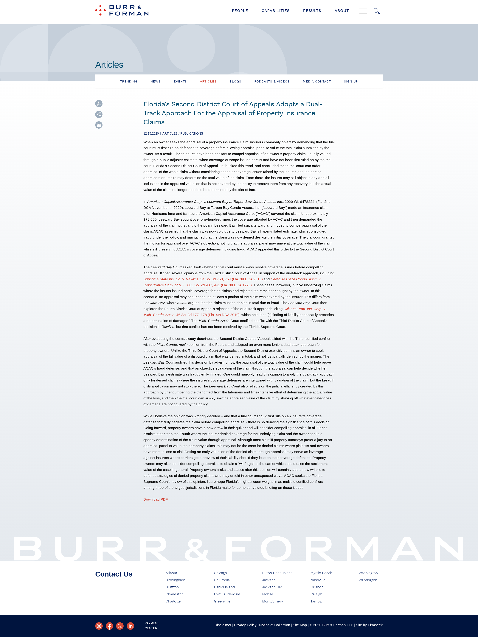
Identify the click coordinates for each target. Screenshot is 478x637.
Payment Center (152, 626)
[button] (99, 114)
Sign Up (351, 81)
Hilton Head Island (277, 573)
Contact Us (114, 574)
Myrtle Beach (321, 573)
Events (180, 81)
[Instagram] (99, 626)
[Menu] (363, 11)
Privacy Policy (245, 625)
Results (312, 11)
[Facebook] (109, 626)
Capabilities (276, 11)
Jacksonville (272, 587)
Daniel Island (224, 587)
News (155, 81)
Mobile (267, 594)
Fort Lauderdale (227, 594)
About (342, 11)
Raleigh (316, 594)
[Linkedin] (130, 626)
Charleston (175, 594)
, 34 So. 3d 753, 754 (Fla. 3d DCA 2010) (203, 279)
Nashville (318, 580)
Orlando (317, 587)
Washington (368, 573)
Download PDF (155, 499)
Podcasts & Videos (272, 81)
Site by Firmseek (369, 625)
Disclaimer (223, 625)
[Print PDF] (99, 103)
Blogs (235, 81)
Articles (208, 81)
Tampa (316, 601)
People (240, 11)
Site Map (300, 625)
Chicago (220, 573)
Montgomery (272, 601)
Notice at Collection (274, 625)
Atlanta (171, 573)
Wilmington (368, 580)
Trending (128, 81)
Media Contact (317, 81)
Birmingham (175, 580)
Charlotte (173, 601)
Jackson (269, 580)
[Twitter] (120, 626)
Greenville (222, 601)
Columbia (222, 580)
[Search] (377, 11)
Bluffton (172, 587)
